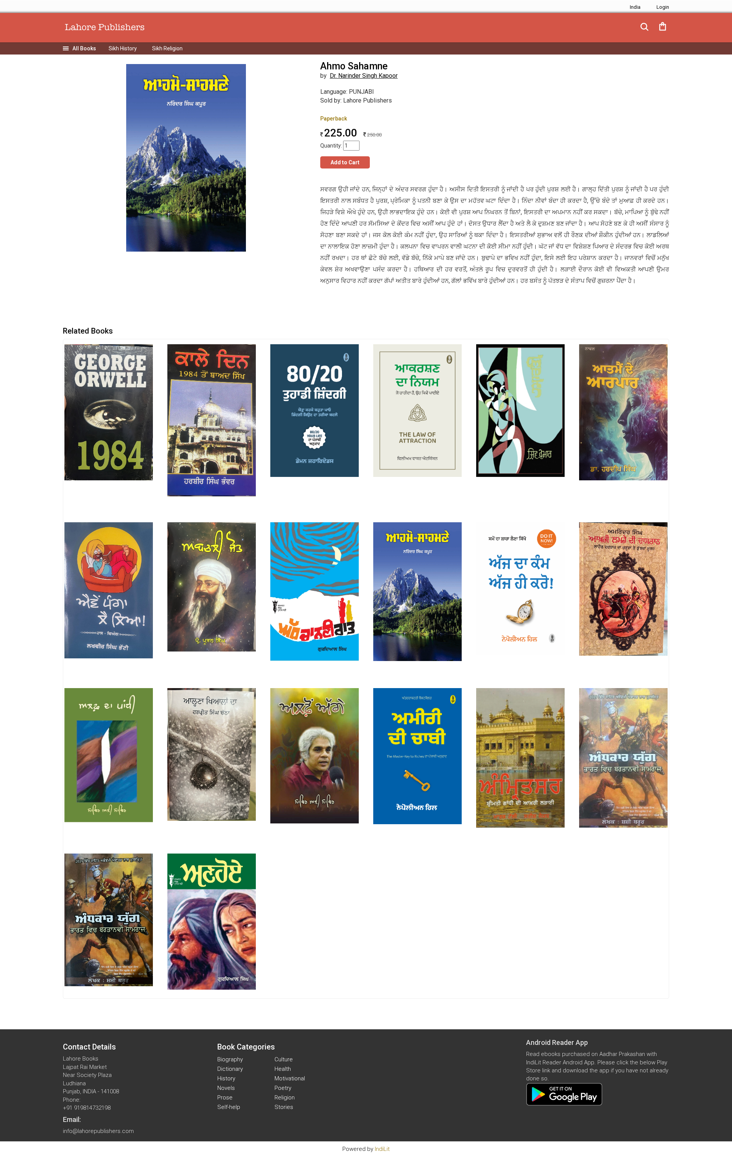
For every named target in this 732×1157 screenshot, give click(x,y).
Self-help (228, 1107)
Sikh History (123, 48)
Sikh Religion (167, 48)
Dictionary (230, 1069)
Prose (225, 1097)
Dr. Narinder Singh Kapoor (364, 75)
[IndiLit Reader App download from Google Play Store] (564, 1094)
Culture (283, 1059)
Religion (284, 1097)
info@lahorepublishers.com (98, 1131)
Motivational (289, 1078)
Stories (283, 1107)
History (226, 1078)
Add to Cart (345, 162)
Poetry (282, 1088)
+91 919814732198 (87, 1107)
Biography (230, 1059)
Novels (226, 1088)
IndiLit (382, 1149)
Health (282, 1069)
